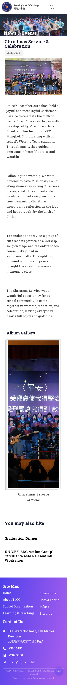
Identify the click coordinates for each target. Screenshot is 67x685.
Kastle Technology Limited (40, 678)
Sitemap (46, 613)
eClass (44, 607)
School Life (48, 593)
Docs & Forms (49, 600)
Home (7, 593)
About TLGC (11, 599)
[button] (52, 7)
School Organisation (18, 606)
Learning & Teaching (18, 613)
